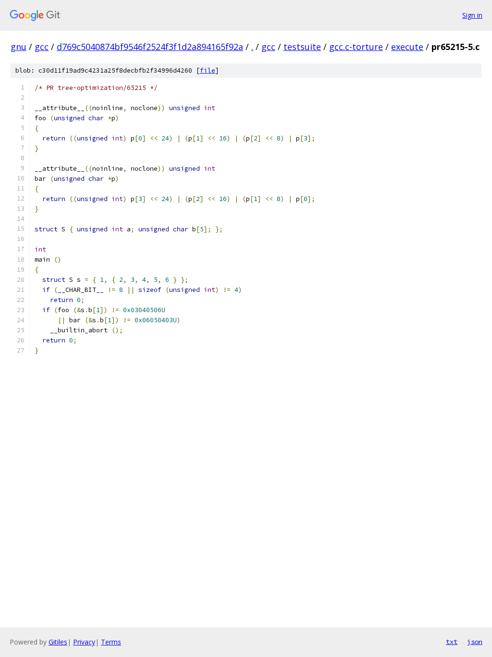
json (474, 641)
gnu (18, 46)
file (207, 70)
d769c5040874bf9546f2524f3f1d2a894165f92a (150, 46)
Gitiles (58, 641)
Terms (111, 641)
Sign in (472, 15)
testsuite (302, 46)
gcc (42, 46)
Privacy (84, 641)
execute (407, 46)
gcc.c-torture (356, 46)
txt (451, 641)
